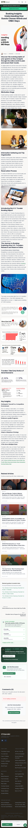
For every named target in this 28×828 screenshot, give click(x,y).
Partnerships (18, 783)
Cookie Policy (21, 816)
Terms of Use (10, 815)
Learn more (22, 821)
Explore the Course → (9, 656)
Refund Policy (17, 815)
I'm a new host (4, 753)
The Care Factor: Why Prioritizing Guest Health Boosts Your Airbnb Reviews (20, 804)
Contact (2, 818)
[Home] (5, 2)
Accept (7, 824)
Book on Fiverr (18, 790)
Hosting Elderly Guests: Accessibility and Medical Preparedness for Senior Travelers (20, 802)
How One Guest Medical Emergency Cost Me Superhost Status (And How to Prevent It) (6, 806)
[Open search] (19, 2)
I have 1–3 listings (5, 756)
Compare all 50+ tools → (8, 642)
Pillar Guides (4, 783)
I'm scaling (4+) (4, 758)
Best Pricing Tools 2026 (20, 767)
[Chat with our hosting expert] (25, 825)
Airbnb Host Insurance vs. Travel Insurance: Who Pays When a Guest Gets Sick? (6, 804)
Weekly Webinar (4, 790)
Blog (2, 773)
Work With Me (18, 781)
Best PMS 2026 (18, 765)
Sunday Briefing (4, 793)
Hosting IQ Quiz (4, 763)
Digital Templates (19, 776)
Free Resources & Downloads (11, 659)
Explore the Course (14, 8)
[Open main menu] (25, 2)
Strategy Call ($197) (19, 788)
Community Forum (5, 788)
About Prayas (4, 766)
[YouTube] (2, 740)
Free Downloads (4, 778)
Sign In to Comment (14, 712)
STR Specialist (5, 734)
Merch (16, 778)
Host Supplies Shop (19, 773)
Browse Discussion (8, 673)
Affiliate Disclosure (5, 816)
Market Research (5, 776)
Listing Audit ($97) (19, 786)
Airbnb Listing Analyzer (20, 760)
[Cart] (22, 2)
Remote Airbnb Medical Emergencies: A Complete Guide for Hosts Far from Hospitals (21, 806)
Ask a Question (7, 676)
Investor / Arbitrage (5, 761)
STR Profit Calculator (19, 753)
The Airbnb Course (5, 751)
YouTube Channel (5, 786)
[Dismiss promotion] (26, 6)
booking (23, 263)
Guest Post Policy (13, 816)
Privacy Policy (4, 815)
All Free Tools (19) (19, 751)
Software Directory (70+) (20, 762)
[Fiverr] (5, 740)
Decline (18, 824)
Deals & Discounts (5, 781)
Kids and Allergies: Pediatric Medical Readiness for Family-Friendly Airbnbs (6, 802)
